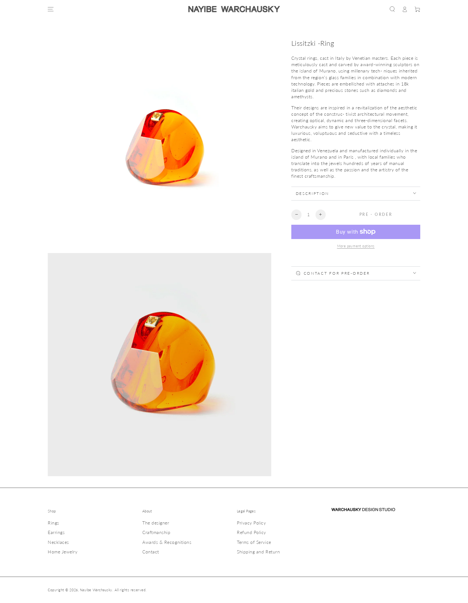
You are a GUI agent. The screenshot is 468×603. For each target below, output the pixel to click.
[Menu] (50, 9)
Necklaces (58, 542)
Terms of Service (254, 542)
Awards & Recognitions (166, 542)
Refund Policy (251, 532)
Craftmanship (156, 532)
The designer (155, 522)
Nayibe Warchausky (96, 590)
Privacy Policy (251, 522)
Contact (150, 551)
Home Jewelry (62, 551)
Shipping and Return (258, 551)
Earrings (56, 532)
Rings (53, 522)
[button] (392, 9)
